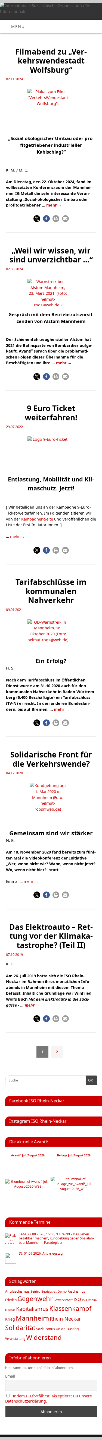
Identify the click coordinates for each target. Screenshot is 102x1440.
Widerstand (44, 1337)
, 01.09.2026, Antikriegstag (41, 1253)
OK (89, 1080)
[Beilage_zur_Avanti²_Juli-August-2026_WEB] (74, 1189)
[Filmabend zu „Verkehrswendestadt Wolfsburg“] (51, 110)
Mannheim (32, 1318)
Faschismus (76, 1291)
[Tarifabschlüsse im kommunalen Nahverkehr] (51, 636)
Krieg (10, 1319)
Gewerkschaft (63, 1300)
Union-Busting (67, 1329)
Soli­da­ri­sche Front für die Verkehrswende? (51, 759)
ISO (77, 1299)
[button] (36, 218)
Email (10, 1376)
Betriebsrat (49, 1291)
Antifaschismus (17, 1291)
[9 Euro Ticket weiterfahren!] (51, 454)
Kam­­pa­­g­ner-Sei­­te (37, 519)
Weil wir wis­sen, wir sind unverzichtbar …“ (51, 255)
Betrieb (35, 1291)
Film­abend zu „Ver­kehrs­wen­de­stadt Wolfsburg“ (51, 60)
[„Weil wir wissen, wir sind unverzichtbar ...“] (51, 293)
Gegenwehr (35, 1298)
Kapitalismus (32, 1308)
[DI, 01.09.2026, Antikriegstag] (10, 1258)
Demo (62, 1291)
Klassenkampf (70, 1308)
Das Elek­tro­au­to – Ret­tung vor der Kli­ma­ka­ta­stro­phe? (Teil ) (51, 936)
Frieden (11, 1300)
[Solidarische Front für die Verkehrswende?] (51, 804)
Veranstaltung (15, 1339)
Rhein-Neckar (65, 1318)
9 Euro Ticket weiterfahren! (51, 413)
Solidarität (20, 1327)
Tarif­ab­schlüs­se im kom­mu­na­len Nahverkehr (51, 591)
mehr (54, 205)
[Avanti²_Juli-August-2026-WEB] (28, 1186)
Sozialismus (45, 1329)
